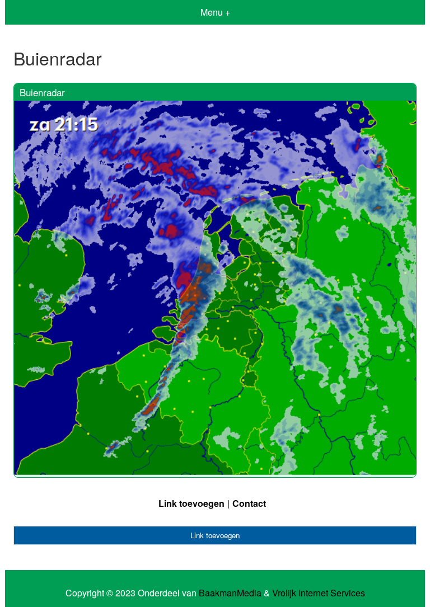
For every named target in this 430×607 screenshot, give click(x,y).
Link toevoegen (191, 503)
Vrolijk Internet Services (318, 593)
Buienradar (42, 92)
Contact (249, 503)
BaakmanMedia (230, 593)
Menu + (215, 12)
